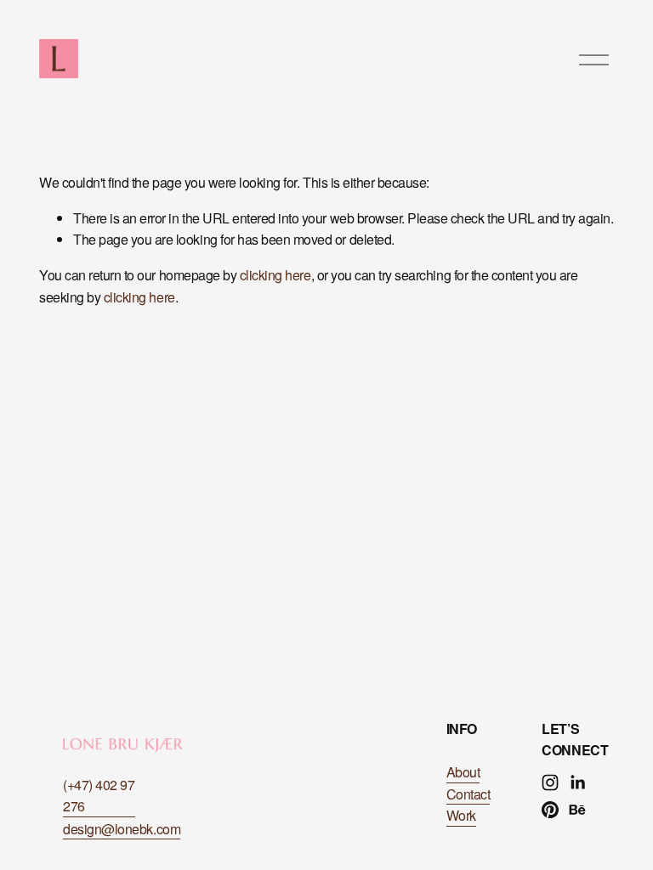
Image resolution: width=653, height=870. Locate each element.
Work (461, 815)
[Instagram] (550, 782)
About (463, 772)
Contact (468, 794)
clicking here (275, 275)
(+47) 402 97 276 (98, 795)
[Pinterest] (550, 809)
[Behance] (577, 809)
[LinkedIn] (577, 782)
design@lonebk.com (121, 829)
